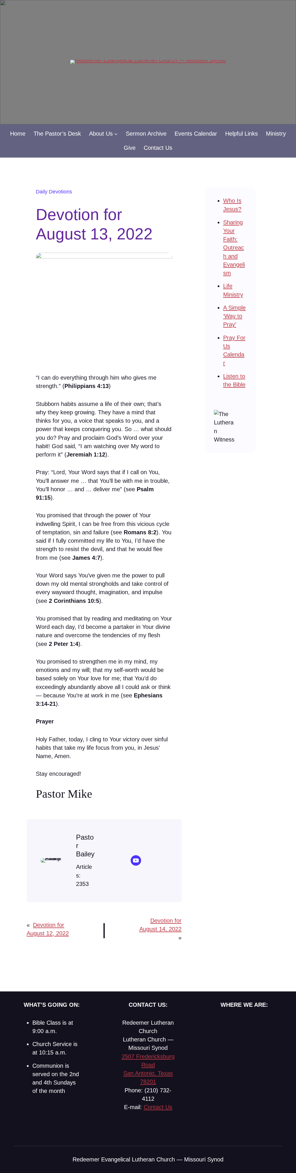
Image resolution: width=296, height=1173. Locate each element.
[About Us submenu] (116, 134)
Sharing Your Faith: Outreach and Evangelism (234, 247)
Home (17, 133)
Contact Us (158, 1107)
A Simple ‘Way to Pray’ (234, 316)
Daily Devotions (54, 192)
